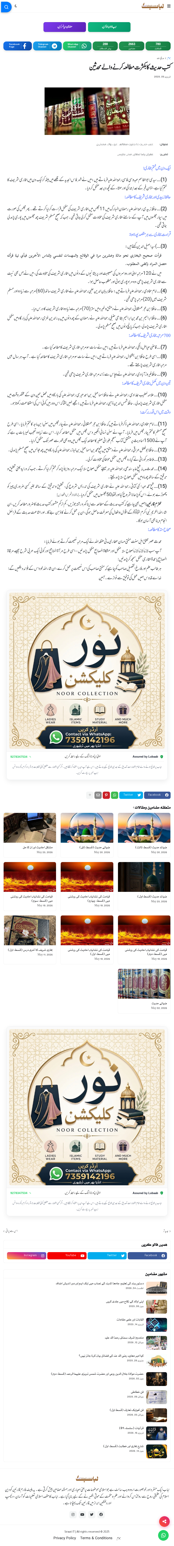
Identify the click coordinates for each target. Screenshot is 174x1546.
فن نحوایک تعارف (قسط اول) (127, 1410)
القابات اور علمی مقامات (130, 1319)
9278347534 (18, 756)
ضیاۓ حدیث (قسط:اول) (152, 896)
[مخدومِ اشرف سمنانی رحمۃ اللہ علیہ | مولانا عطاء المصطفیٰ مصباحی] (156, 1343)
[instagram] (73, 1514)
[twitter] (91, 1514)
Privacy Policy (64, 1538)
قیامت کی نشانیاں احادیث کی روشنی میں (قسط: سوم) (31, 899)
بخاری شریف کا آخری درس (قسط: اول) (30, 950)
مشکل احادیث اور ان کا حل (38, 847)
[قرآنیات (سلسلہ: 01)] (156, 1433)
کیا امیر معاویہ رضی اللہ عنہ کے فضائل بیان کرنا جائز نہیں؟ (111, 1356)
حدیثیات (160, 58)
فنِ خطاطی (137, 1392)
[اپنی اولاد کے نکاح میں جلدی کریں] (156, 1307)
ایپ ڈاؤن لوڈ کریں (109, 26)
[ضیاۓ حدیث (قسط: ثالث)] (144, 828)
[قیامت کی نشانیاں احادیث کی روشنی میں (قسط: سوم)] (30, 877)
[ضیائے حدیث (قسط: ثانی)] (87, 828)
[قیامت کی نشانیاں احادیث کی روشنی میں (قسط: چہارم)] (87, 877)
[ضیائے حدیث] (144, 984)
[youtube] (82, 1514)
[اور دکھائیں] (89, 795)
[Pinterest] (106, 795)
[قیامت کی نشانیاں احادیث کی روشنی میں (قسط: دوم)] (144, 930)
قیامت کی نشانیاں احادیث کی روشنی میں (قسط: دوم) (146, 952)
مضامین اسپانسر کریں (65, 26)
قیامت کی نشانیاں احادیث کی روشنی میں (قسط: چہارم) (89, 899)
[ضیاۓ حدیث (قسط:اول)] (144, 877)
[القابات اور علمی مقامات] (156, 1325)
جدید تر (165, 1231)
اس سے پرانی (12, 1231)
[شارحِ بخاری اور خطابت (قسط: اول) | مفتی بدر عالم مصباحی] (156, 1451)
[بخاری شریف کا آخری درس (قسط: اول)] (30, 930)
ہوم (169, 58)
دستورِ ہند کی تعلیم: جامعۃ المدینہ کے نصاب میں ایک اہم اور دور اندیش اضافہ (100, 1283)
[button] (169, 6)
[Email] (98, 795)
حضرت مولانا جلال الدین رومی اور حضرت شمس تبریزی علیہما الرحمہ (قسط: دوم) (97, 1374)
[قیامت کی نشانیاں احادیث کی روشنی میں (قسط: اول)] (87, 930)
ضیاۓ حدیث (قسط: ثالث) (151, 847)
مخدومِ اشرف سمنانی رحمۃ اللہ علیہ (124, 1338)
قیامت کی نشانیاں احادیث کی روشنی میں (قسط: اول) (89, 952)
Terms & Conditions (96, 1538)
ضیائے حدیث (159, 1003)
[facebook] (101, 1514)
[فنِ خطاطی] (156, 1397)
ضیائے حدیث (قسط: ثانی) (94, 847)
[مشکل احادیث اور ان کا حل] (30, 828)
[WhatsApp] (114, 795)
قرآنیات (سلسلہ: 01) (131, 1428)
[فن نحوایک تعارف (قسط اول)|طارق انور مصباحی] (156, 1415)
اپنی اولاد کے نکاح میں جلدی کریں (125, 1301)
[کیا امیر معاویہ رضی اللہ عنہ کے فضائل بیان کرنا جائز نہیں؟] (156, 1361)
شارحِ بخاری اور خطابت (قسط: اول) (123, 1446)
